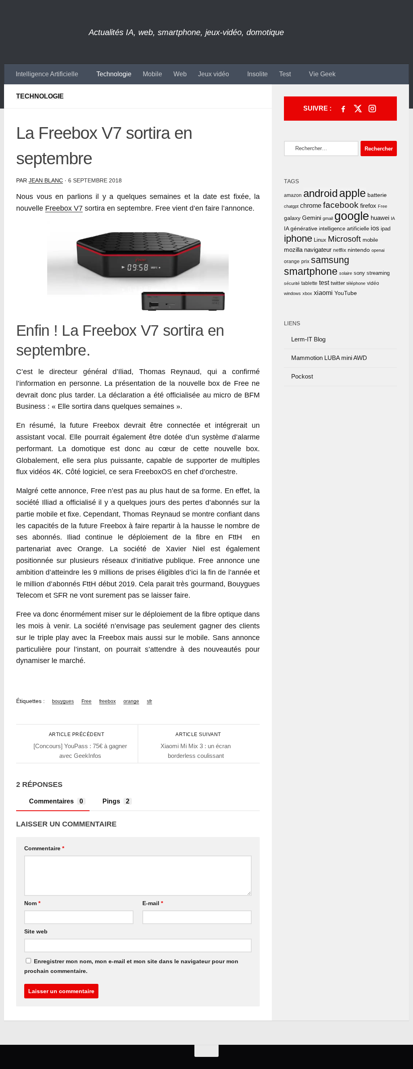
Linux (320, 240)
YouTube (345, 293)
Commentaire (44, 848)
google (351, 215)
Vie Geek (322, 74)
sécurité (292, 283)
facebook (341, 204)
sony (359, 273)
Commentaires (56, 801)
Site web (36, 931)
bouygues (63, 701)
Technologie (113, 74)
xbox (307, 293)
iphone (298, 238)
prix (305, 261)
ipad (385, 229)
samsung (330, 260)
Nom (32, 903)
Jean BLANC (46, 180)
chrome (310, 205)
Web (180, 74)
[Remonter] (206, 1051)
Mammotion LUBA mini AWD (329, 357)
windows (292, 293)
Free (86, 701)
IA (393, 218)
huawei (380, 217)
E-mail (152, 903)
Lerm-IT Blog (308, 339)
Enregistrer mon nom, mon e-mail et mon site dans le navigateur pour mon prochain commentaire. (131, 966)
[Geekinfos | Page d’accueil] (46, 32)
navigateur (318, 250)
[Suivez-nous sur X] (357, 108)
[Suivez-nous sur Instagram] (372, 108)
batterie (377, 195)
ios (375, 228)
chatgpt (291, 206)
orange (131, 701)
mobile (370, 240)
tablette (309, 283)
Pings (115, 801)
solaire (345, 273)
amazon (293, 195)
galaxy (292, 218)
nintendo (359, 250)
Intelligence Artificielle (47, 74)
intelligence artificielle (344, 229)
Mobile (152, 74)
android (320, 193)
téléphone (355, 283)
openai (377, 250)
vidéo (373, 283)
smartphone (311, 271)
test (324, 282)
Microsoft (344, 238)
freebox (107, 701)
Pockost (302, 376)
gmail (328, 218)
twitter (338, 283)
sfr (149, 701)
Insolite (257, 74)
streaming (378, 273)
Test (285, 74)
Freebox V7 (64, 208)
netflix (339, 250)
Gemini (311, 217)
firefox (368, 205)
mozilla (293, 250)
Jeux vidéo (213, 74)
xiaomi (323, 292)
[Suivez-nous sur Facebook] (343, 108)
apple (352, 193)
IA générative (300, 228)
